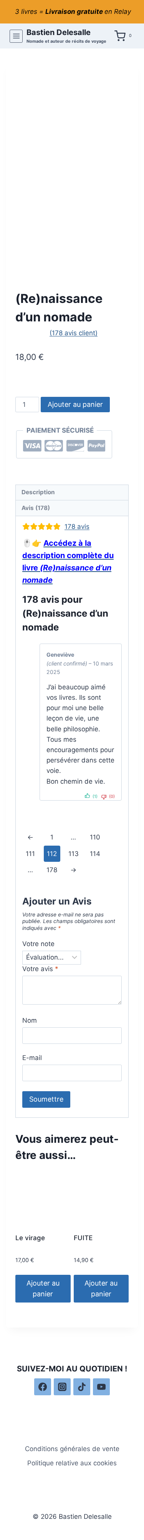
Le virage (30, 1238)
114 (95, 854)
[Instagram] (62, 1386)
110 (95, 837)
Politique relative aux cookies (72, 1463)
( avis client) (74, 333)
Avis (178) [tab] (36, 508)
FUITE (83, 1238)
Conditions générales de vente (72, 1449)
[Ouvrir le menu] (16, 36)
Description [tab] (38, 492)
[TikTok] (81, 1386)
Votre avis (40, 969)
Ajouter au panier (75, 404)
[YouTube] (101, 1386)
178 (51, 870)
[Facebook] (42, 1386)
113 (73, 854)
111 (30, 854)
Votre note (38, 944)
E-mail (32, 1058)
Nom (29, 1020)
